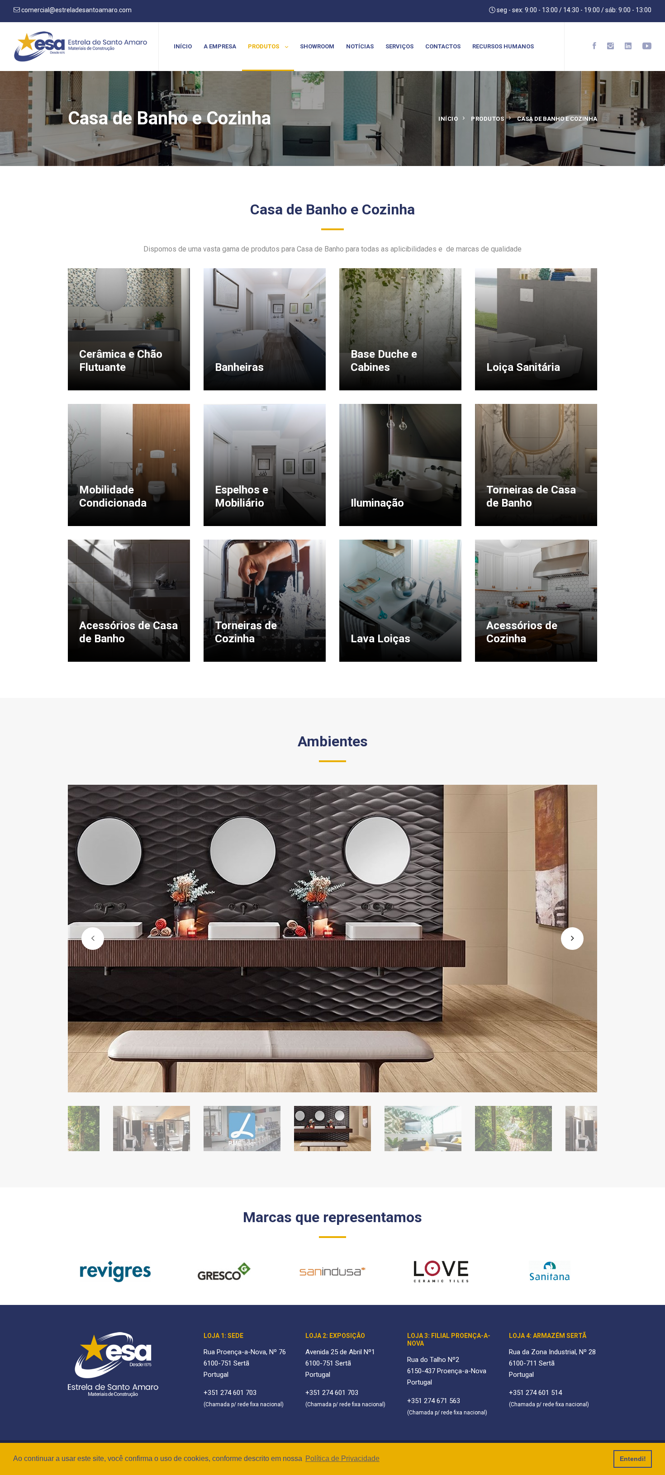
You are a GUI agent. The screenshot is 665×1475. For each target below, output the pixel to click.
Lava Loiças (380, 638)
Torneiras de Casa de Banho (531, 497)
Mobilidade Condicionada (113, 497)
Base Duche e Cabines (384, 361)
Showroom (317, 46)
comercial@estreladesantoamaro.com (76, 10)
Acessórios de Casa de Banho (128, 632)
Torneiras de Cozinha (246, 632)
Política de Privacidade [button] (342, 1458)
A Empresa (220, 46)
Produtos (264, 46)
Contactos (443, 46)
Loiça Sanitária (523, 367)
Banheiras (239, 367)
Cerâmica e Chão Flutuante (120, 361)
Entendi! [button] (633, 1458)
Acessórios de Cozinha (521, 632)
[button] (92, 938)
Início (183, 46)
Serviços (399, 46)
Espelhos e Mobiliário (241, 497)
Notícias (360, 46)
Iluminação (377, 503)
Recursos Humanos (503, 46)
